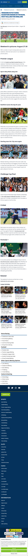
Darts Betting (5, 367)
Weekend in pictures (9, 10)
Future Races (5, 340)
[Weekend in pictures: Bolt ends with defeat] (7, 290)
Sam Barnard (4, 26)
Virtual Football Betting (7, 358)
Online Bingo (5, 377)
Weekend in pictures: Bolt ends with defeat (6, 295)
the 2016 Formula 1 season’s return (9, 261)
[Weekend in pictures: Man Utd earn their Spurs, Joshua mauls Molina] (21, 304)
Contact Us (5, 394)
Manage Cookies (14, 553)
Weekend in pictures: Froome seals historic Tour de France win (20, 296)
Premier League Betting (8, 352)
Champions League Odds (8, 354)
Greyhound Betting (7, 365)
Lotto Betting (5, 363)
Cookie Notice (22, 543)
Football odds (5, 350)
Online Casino (5, 379)
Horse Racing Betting (7, 338)
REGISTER (24, 2)
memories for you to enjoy (7, 281)
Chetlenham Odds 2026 (8, 336)
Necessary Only (14, 551)
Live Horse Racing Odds (8, 342)
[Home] (1, 10)
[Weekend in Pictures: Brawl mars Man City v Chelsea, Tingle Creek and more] (7, 319)
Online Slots (5, 383)
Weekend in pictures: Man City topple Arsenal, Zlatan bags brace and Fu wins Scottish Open (6, 311)
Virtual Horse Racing (7, 345)
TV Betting (4, 369)
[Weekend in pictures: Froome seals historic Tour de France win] (21, 290)
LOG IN (19, 2)
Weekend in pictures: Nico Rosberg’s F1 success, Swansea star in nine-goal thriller (20, 325)
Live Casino (5, 381)
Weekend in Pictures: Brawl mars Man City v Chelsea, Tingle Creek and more (6, 325)
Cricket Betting (5, 372)
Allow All (14, 548)
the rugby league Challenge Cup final (11, 196)
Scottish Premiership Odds (8, 356)
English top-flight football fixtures (14, 62)
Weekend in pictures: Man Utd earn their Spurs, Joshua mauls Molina (20, 311)
